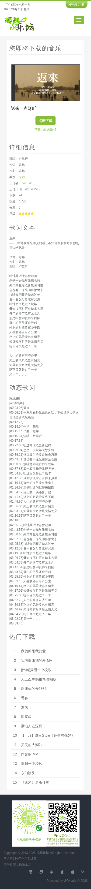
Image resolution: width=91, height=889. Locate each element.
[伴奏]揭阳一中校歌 (36, 670)
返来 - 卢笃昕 (23, 108)
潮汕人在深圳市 (33, 726)
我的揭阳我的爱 (33, 651)
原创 (22, 177)
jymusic (27, 183)
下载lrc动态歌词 (45, 129)
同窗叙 (26, 717)
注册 (81, 4)
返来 (24, 707)
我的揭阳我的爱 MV (36, 660)
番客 (24, 698)
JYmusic (70, 880)
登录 (74, 4)
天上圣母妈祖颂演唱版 (38, 679)
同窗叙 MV (29, 754)
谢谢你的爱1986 (33, 689)
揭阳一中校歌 (31, 764)
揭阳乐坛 (43, 853)
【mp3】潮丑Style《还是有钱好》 (48, 735)
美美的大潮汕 (31, 745)
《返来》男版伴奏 (35, 782)
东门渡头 (28, 773)
